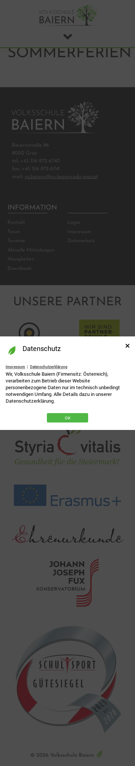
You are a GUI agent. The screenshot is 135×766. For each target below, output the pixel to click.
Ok (67, 418)
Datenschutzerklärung (49, 366)
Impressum (15, 366)
